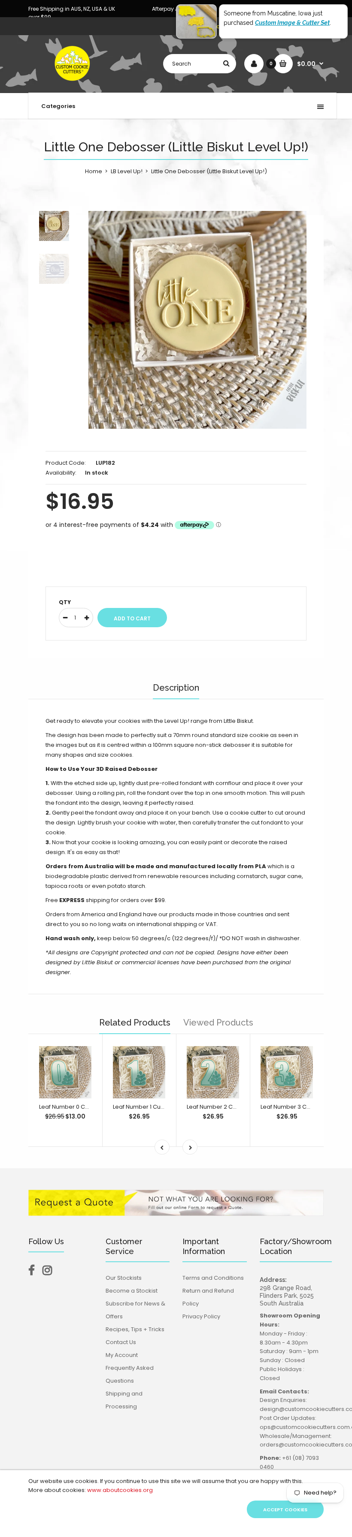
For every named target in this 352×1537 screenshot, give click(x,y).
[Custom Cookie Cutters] (73, 84)
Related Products (134, 1022)
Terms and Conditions (213, 1278)
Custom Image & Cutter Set (292, 22)
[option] (197, 320)
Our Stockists (124, 1278)
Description (176, 688)
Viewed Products (218, 1022)
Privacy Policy (201, 1316)
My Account (122, 1355)
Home (93, 171)
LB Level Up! (127, 171)
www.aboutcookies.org (120, 1490)
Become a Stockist (132, 1291)
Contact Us (121, 1342)
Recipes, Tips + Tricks (135, 1329)
